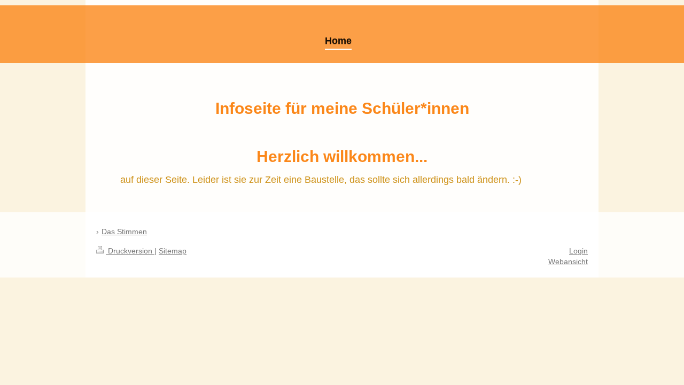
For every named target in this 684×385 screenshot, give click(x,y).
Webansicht (568, 261)
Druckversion (130, 251)
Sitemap (172, 251)
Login (578, 251)
